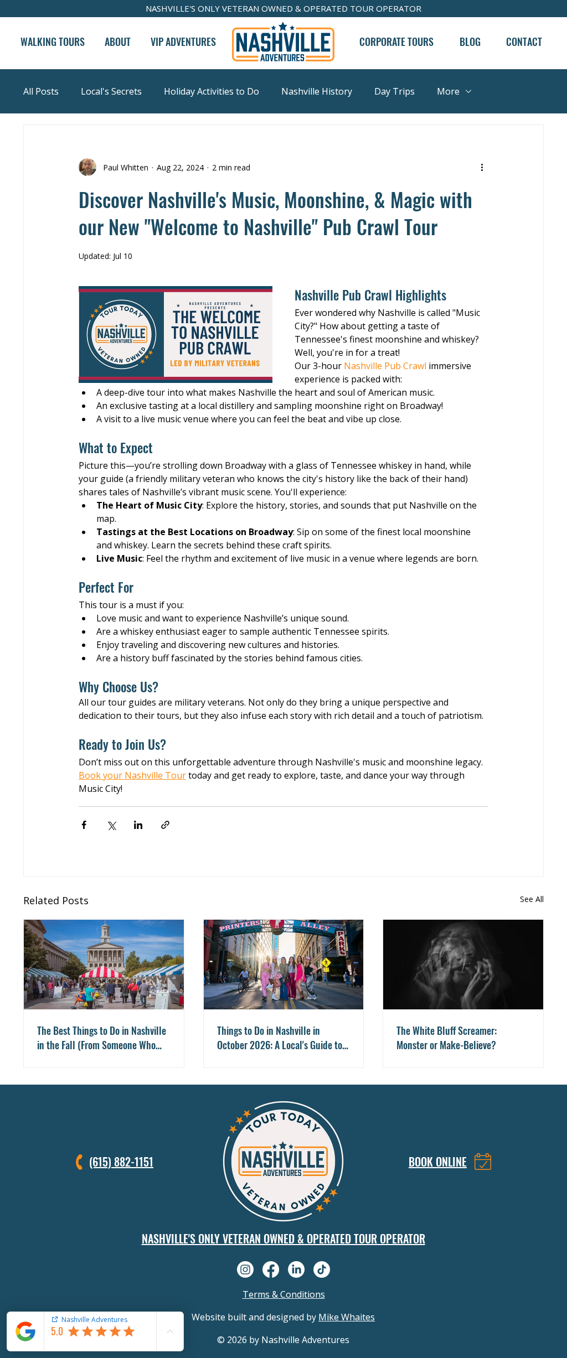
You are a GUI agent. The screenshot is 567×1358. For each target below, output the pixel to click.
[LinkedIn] (296, 1269)
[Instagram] (245, 1269)
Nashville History (316, 91)
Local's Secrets (111, 91)
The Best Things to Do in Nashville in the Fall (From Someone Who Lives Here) (101, 1037)
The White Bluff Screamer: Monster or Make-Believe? (446, 1037)
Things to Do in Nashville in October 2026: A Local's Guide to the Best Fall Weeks (279, 1037)
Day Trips (394, 91)
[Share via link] (165, 825)
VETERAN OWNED (257, 8)
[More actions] (481, 167)
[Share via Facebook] (84, 825)
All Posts (41, 91)
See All (532, 899)
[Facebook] (270, 1269)
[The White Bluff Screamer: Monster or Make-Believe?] (463, 964)
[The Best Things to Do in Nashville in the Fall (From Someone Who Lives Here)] (104, 964)
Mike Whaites (346, 1317)
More (448, 91)
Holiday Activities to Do (211, 91)
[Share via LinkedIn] (138, 825)
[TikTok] (321, 1269)
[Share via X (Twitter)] (111, 825)
